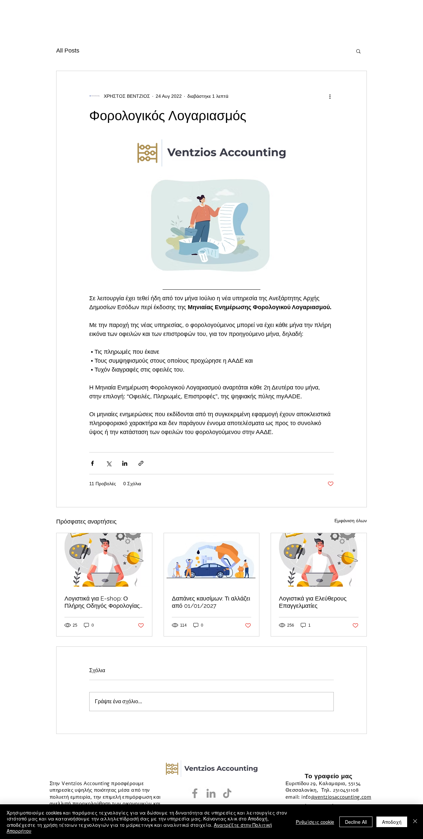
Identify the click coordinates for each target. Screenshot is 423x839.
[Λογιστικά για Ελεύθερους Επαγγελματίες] (318, 560)
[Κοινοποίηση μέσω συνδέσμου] (141, 463)
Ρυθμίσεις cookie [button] (315, 822)
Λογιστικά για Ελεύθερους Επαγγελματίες (313, 602)
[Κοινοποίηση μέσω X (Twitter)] (108, 463)
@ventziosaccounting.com (341, 797)
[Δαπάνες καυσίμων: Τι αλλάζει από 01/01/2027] (211, 560)
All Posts (67, 50)
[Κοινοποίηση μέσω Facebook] (92, 463)
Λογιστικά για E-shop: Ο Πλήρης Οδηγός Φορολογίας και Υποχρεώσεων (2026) (102, 602)
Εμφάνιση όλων (350, 520)
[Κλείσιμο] (415, 822)
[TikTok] (227, 793)
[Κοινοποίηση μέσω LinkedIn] (125, 463)
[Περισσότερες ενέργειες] (330, 96)
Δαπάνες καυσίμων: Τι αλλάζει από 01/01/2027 (211, 602)
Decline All (356, 822)
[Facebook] (194, 793)
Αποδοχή (392, 822)
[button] (358, 51)
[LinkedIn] (211, 793)
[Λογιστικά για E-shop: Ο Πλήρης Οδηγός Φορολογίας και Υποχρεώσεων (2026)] (104, 560)
